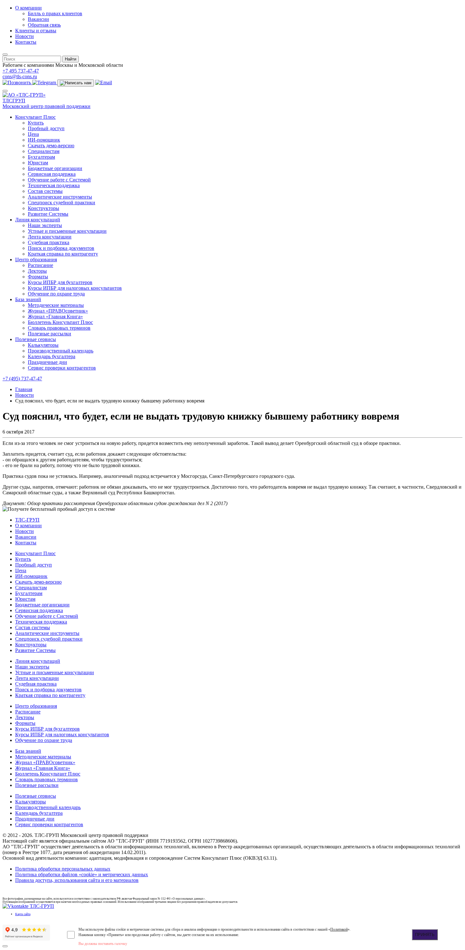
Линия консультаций (37, 219)
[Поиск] (5, 54)
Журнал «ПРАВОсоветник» (58, 311)
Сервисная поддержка (52, 174)
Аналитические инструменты (60, 197)
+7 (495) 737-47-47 (22, 378)
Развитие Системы (48, 214)
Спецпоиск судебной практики (61, 202)
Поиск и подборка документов (61, 248)
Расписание (40, 265)
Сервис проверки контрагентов (62, 367)
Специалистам (43, 151)
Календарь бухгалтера (51, 356)
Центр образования (36, 259)
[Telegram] (44, 82)
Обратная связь (44, 25)
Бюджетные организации (55, 168)
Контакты (25, 42)
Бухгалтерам (41, 157)
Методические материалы (56, 305)
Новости (24, 36)
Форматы (38, 276)
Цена (33, 134)
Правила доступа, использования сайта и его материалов (77, 880)
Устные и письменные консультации (67, 231)
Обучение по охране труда (56, 293)
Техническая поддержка (54, 185)
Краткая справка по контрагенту (63, 253)
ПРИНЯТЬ (425, 934)
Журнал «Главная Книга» (55, 316)
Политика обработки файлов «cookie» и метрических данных (81, 874)
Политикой (339, 929)
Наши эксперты (45, 225)
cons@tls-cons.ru (20, 76)
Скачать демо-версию (51, 145)
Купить (36, 122)
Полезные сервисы (35, 339)
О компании (28, 7)
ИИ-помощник (44, 139)
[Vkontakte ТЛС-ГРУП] (28, 906)
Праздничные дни (47, 362)
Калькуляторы (43, 345)
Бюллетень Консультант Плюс (60, 322)
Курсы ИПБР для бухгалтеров (60, 282)
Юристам (38, 162)
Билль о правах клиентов (55, 13)
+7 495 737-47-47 (21, 70)
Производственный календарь (60, 350)
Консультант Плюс (35, 117)
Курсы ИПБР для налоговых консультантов (75, 288)
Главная (23, 389)
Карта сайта (22, 914)
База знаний (28, 299)
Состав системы (45, 191)
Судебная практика (48, 242)
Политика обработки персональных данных (62, 868)
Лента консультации (49, 236)
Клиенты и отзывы (35, 30)
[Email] (103, 82)
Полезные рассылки (49, 333)
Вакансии (38, 19)
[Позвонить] (17, 82)
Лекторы (37, 271)
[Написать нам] (75, 82)
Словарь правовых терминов (59, 328)
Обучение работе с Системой (59, 179)
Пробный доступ (46, 128)
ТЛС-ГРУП (27, 519)
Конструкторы (43, 208)
